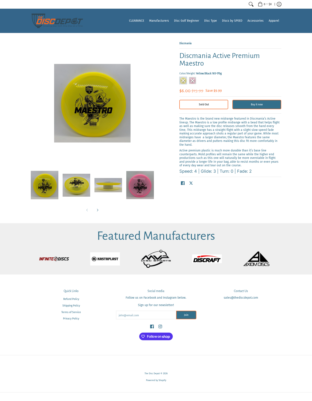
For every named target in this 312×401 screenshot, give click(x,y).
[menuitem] (265, 4)
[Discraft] (207, 258)
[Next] (97, 210)
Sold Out (204, 104)
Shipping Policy (71, 305)
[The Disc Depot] (57, 21)
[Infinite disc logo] (54, 259)
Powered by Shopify (156, 380)
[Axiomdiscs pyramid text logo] (258, 259)
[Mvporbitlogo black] (156, 259)
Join (186, 314)
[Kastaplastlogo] (105, 258)
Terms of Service (71, 312)
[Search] (251, 4)
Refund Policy (71, 299)
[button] (183, 183)
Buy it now (257, 104)
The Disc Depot (152, 373)
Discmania (185, 43)
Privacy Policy (71, 318)
